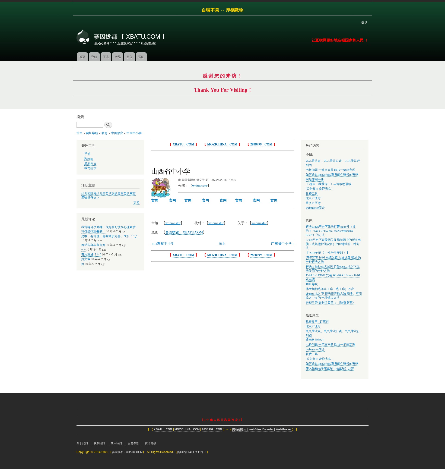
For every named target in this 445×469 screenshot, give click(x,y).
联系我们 (99, 443)
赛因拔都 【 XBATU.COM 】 (131, 36)
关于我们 (82, 443)
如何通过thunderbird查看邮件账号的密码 (332, 174)
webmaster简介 (315, 208)
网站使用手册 (315, 179)
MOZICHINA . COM (222, 144)
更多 (137, 203)
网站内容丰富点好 (93, 245)
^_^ (83, 250)
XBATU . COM (183, 144)
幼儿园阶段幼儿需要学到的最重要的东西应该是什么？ (108, 196)
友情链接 (150, 443)
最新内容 (90, 163)
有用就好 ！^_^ (91, 254)
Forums (88, 159)
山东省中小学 (162, 243)
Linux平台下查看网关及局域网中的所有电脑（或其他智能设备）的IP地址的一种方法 (333, 244)
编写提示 (90, 168)
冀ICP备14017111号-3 (191, 452)
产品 (118, 56)
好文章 (85, 259)
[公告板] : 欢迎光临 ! (319, 189)
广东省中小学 (282, 243)
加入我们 (116, 443)
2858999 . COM (261, 144)
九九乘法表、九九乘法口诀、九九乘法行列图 (333, 333)
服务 (130, 56)
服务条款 (133, 443)
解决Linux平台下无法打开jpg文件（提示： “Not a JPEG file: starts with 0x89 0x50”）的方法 (331, 231)
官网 (154, 200)
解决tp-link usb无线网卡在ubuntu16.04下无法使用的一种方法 (332, 268)
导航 (94, 56)
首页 (82, 56)
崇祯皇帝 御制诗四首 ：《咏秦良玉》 (330, 303)
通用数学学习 (315, 340)
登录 (364, 22)
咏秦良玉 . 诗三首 (317, 322)
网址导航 (92, 133)
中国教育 (117, 133)
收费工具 (312, 193)
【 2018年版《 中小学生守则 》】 (328, 253)
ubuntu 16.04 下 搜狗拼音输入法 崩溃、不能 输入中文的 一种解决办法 (334, 296)
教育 (105, 133)
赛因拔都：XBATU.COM (127, 452)
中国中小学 (134, 133)
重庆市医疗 (313, 203)
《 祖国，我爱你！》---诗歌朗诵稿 (328, 184)
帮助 (141, 56)
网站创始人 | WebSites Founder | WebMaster (262, 429)
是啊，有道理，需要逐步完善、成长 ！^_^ (109, 236)
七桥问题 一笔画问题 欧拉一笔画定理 (330, 170)
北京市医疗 (313, 198)
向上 (222, 243)
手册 (87, 154)
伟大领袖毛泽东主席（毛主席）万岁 (330, 289)
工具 (106, 56)
